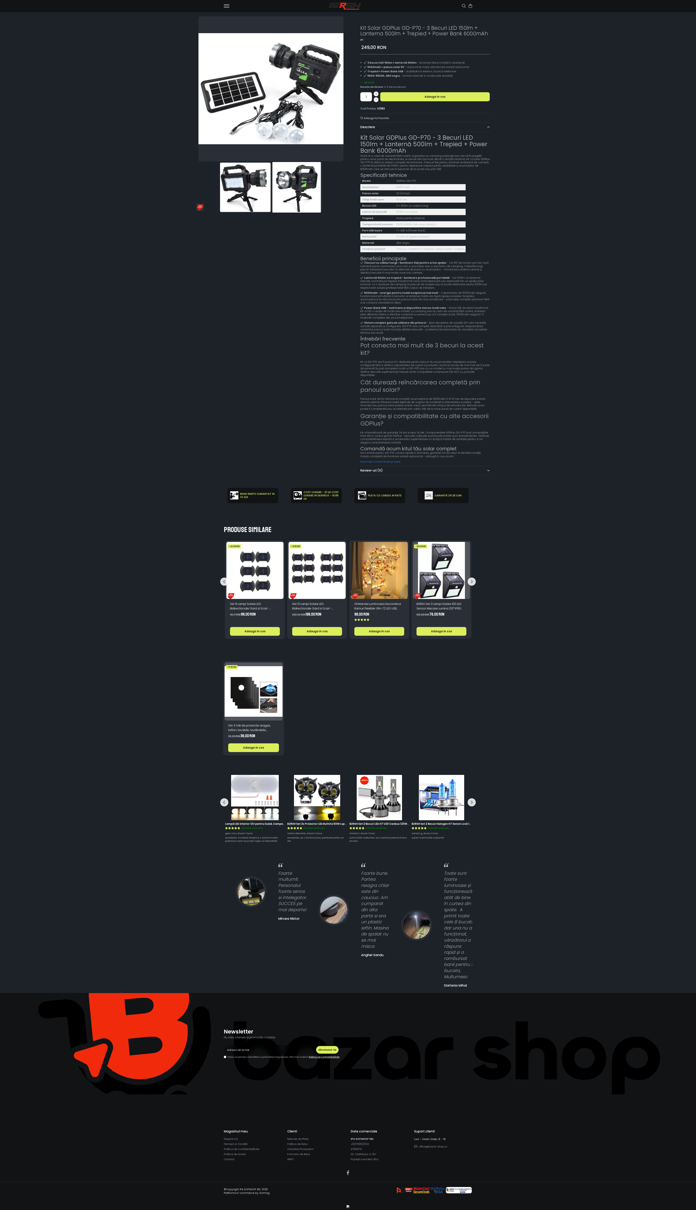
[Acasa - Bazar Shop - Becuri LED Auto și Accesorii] (345, 6)
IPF (361, 40)
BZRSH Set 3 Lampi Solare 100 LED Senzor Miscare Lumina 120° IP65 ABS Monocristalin (439, 606)
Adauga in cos (435, 97)
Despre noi (231, 1139)
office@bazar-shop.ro (432, 1146)
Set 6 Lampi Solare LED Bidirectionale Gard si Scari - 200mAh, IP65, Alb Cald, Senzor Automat (251, 606)
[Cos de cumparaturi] (470, 6)
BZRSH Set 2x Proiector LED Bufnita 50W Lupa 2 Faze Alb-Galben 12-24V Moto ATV (341, 824)
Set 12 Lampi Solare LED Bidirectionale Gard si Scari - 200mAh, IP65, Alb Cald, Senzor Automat (313, 606)
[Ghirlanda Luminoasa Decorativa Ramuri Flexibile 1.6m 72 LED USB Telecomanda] (379, 570)
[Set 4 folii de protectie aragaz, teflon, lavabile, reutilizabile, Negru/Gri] (254, 692)
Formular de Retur (298, 1154)
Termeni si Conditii (235, 1144)
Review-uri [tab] (371, 470)
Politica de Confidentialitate (324, 1057)
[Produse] (226, 7)
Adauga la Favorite (376, 118)
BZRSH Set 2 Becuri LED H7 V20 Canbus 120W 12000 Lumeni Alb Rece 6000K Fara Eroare (406, 824)
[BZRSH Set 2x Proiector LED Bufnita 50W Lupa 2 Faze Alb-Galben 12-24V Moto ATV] (317, 797)
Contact (229, 1159)
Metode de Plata (298, 1139)
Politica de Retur (297, 1144)
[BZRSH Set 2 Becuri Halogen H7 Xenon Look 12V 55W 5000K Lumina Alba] (441, 797)
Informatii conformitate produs (380, 461)
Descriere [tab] (367, 127)
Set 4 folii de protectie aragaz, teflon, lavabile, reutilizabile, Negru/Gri (249, 727)
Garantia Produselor (300, 1149)
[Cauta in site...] (464, 6)
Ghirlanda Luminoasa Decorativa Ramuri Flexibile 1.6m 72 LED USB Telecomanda (377, 606)
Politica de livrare (235, 1154)
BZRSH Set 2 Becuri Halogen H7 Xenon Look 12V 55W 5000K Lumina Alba (458, 824)
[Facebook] (348, 1173)
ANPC (290, 1159)
